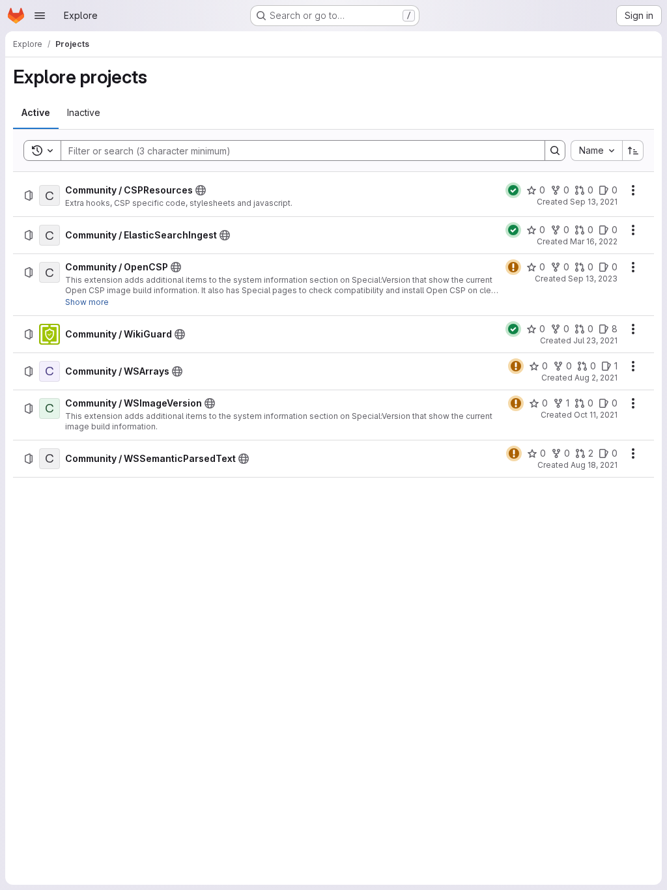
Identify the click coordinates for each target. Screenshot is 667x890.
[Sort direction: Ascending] (633, 150)
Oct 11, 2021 (595, 415)
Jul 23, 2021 (595, 340)
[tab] (36, 112)
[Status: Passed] (513, 190)
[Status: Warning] (513, 267)
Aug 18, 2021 (594, 465)
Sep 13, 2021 (593, 202)
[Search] (555, 150)
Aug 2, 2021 (596, 377)
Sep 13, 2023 (592, 278)
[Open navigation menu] (39, 15)
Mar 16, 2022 (593, 241)
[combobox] (596, 150)
